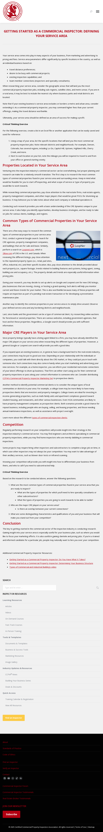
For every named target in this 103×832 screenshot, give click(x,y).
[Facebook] (4, 778)
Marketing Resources (14, 656)
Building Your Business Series (18, 680)
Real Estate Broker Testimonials (17, 798)
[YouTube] (8, 778)
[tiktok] (17, 778)
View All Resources (13, 705)
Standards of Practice (12, 748)
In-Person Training (13, 631)
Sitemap (91, 827)
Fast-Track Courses (13, 625)
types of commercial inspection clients (49, 417)
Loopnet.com (28, 249)
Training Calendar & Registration (19, 699)
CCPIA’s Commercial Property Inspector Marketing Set (28, 378)
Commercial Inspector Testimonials (18, 792)
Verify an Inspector (11, 768)
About (5, 742)
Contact (6, 774)
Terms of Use (80, 827)
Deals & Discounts (13, 687)
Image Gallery (11, 662)
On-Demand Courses (14, 618)
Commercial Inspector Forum (15, 786)
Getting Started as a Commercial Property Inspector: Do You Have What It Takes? (47, 559)
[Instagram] (12, 778)
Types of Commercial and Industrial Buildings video (32, 567)
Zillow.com (7, 253)
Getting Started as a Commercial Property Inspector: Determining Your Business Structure (51, 563)
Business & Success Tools (16, 649)
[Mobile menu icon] (97, 11)
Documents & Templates (16, 643)
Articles (8, 606)
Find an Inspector (13, 718)
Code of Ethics (9, 754)
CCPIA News (11, 674)
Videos (8, 612)
